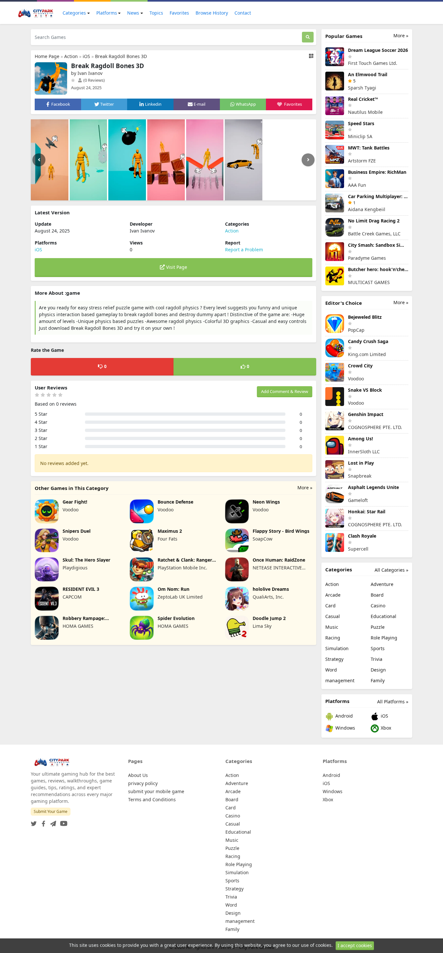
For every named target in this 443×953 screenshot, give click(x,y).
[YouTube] (62, 821)
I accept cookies (355, 945)
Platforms (106, 13)
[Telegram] (52, 821)
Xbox (385, 728)
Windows (344, 728)
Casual (332, 616)
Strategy (334, 659)
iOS (86, 56)
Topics (156, 13)
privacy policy (143, 783)
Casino (378, 605)
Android (343, 716)
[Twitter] (34, 821)
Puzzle (378, 627)
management (339, 680)
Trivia (376, 659)
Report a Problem (244, 249)
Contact (242, 13)
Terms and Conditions (152, 799)
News (133, 13)
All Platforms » (392, 701)
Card (330, 605)
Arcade (333, 595)
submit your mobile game (156, 791)
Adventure (382, 584)
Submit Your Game (50, 811)
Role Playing (384, 638)
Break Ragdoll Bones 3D (121, 56)
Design (378, 670)
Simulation (337, 648)
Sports (378, 648)
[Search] (308, 37)
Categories (74, 13)
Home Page (47, 56)
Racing (332, 638)
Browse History (212, 13)
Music (331, 627)
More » (304, 487)
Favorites (179, 13)
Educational (383, 616)
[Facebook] (42, 821)
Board (377, 595)
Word (331, 670)
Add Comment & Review (284, 391)
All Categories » (391, 570)
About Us (138, 775)
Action (71, 56)
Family (378, 680)
